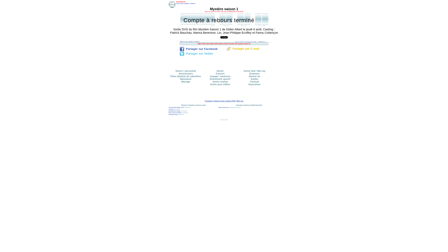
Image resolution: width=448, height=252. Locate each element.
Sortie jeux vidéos (220, 84)
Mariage (185, 81)
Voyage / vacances (220, 76)
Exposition (254, 84)
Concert (220, 73)
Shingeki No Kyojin (174, 111)
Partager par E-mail (245, 48)
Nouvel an (254, 76)
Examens (254, 73)
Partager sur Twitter (198, 53)
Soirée (220, 71)
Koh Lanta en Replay (175, 112)
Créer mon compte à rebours (185, 3)
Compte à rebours (224, 119)
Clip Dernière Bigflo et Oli (176, 107)
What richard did (224, 107)
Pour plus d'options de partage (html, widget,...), (250, 41)
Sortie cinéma (220, 81)
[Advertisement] (224, 62)
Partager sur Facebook (201, 49)
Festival (254, 81)
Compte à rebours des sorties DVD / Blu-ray (224, 101)
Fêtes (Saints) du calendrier (185, 76)
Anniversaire (186, 73)
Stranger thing (173, 114)
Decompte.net (181, 2)
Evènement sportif (220, 79)
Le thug (171, 109)
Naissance (185, 79)
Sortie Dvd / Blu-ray (254, 71)
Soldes (254, 79)
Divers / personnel (186, 71)
